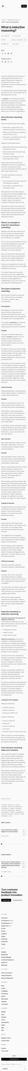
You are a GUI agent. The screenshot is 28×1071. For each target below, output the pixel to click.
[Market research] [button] (16, 808)
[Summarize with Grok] (11, 62)
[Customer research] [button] (7, 805)
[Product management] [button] (16, 812)
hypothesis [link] (13, 322)
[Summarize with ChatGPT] (2, 62)
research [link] (5, 98)
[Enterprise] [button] (5, 808)
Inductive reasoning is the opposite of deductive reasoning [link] (13, 618)
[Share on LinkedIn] (8, 53)
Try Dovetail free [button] (17, 900)
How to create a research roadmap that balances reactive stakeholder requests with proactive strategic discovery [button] (11, 864)
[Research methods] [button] (7, 814)
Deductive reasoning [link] (7, 639)
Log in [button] (14, 1055)
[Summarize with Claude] (5, 62)
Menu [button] (24, 6)
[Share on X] (11, 53)
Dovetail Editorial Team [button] (19, 40)
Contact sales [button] (6, 900)
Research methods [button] (13, 20)
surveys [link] (9, 336)
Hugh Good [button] (15, 44)
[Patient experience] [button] (8, 810)
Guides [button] (3, 20)
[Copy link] (2, 53)
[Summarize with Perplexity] (8, 62)
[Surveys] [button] (17, 814)
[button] (14, 1)
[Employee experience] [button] (15, 806)
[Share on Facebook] (5, 53)
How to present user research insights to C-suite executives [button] (9, 830)
